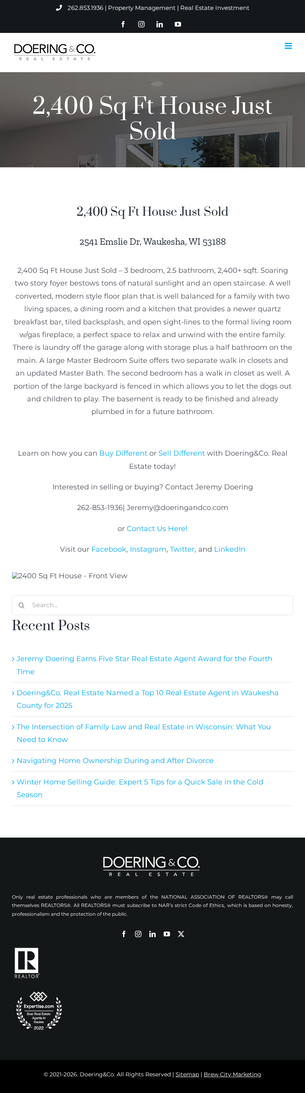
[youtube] (167, 934)
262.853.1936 (85, 8)
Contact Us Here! (157, 528)
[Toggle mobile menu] (289, 46)
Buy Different (123, 453)
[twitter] (181, 934)
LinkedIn (229, 549)
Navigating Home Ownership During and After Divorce (115, 760)
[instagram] (138, 934)
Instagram (148, 549)
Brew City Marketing (232, 1074)
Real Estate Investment (214, 8)
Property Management (142, 8)
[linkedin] (152, 934)
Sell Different (181, 453)
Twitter (182, 549)
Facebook (108, 549)
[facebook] (124, 934)
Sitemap (187, 1074)
